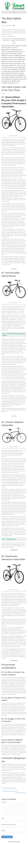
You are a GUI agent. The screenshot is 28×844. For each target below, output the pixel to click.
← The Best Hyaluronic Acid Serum (9, 791)
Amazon (14, 43)
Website (3, 830)
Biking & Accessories (11, 788)
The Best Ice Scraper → (21, 792)
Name (2, 818)
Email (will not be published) (8, 824)
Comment (3, 802)
